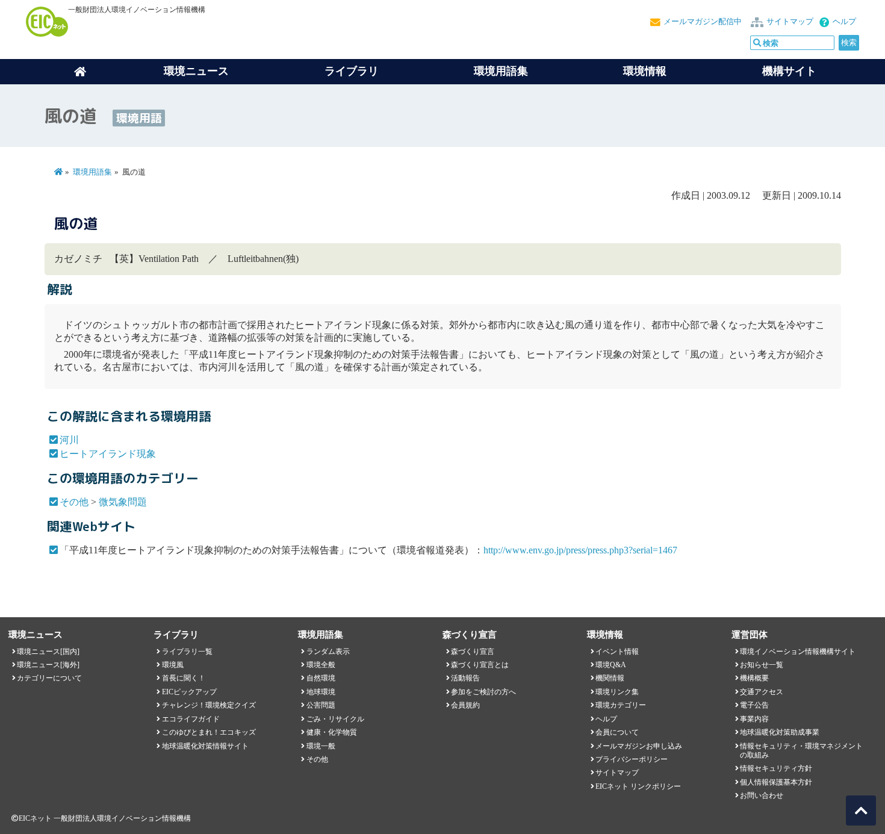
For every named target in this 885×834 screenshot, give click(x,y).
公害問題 (320, 705)
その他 (74, 502)
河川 (69, 440)
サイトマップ (789, 21)
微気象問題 (123, 502)
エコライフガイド (191, 719)
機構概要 (754, 678)
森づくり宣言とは (480, 665)
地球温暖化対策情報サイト (205, 746)
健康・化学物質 (331, 732)
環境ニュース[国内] (48, 651)
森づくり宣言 (472, 651)
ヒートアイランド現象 (108, 454)
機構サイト (789, 71)
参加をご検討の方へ (483, 692)
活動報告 (465, 678)
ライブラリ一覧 (187, 651)
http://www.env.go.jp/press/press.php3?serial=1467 (580, 550)
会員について (617, 732)
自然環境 (320, 678)
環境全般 (320, 665)
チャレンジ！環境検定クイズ (209, 705)
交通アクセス (761, 692)
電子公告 (754, 705)
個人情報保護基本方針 (776, 782)
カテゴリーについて (49, 678)
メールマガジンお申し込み (638, 746)
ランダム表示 (328, 651)
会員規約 (465, 705)
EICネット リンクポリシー (638, 786)
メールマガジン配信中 (702, 21)
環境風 (173, 665)
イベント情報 (617, 651)
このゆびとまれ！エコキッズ (209, 732)
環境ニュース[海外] (48, 665)
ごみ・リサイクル (335, 719)
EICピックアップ (189, 692)
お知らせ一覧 (761, 665)
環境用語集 (501, 71)
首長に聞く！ (183, 678)
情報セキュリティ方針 (776, 768)
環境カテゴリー (620, 705)
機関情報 (609, 678)
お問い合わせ (761, 795)
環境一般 (320, 746)
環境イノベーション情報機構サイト (798, 651)
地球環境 (320, 692)
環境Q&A (610, 665)
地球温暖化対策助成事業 (779, 732)
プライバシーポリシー (631, 759)
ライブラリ (351, 71)
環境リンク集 (617, 692)
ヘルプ (844, 21)
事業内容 (754, 719)
